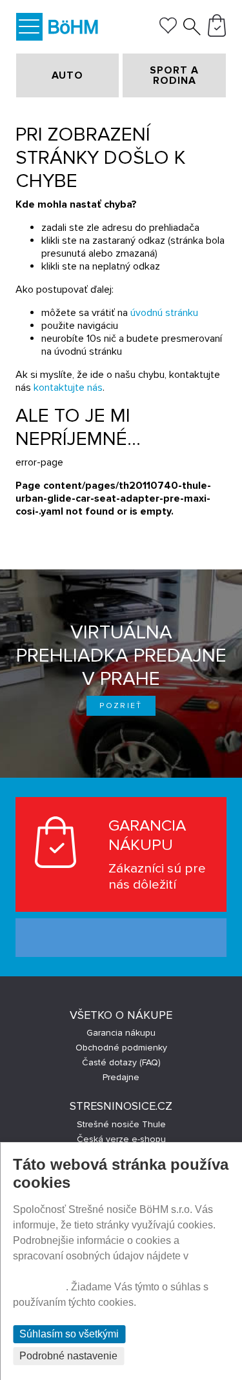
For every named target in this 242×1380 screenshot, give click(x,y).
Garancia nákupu (121, 1032)
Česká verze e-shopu (121, 1139)
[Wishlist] (168, 30)
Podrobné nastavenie (68, 1355)
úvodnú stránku (164, 312)
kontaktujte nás (68, 387)
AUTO (67, 75)
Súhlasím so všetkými (69, 1333)
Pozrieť (120, 706)
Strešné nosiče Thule (121, 1124)
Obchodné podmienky (121, 1047)
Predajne (121, 1077)
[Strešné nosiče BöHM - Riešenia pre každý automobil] (73, 28)
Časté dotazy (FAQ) (121, 1062)
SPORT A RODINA (174, 75)
